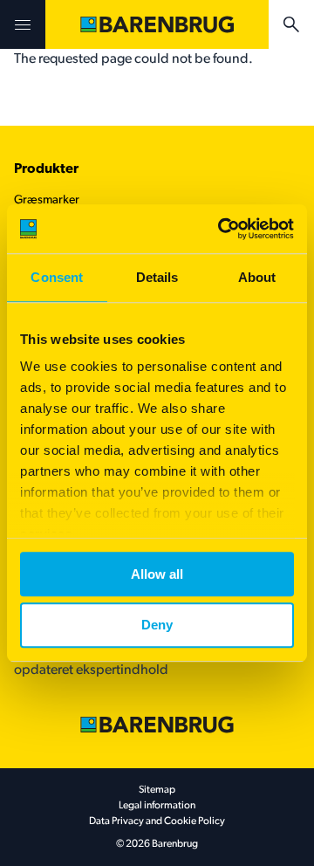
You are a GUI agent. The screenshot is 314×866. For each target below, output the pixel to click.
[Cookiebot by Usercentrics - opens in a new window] (221, 228)
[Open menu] (22, 24)
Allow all (157, 574)
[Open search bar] (291, 24)
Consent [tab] (57, 277)
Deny (157, 625)
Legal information (157, 806)
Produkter (46, 169)
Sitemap (157, 790)
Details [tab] (157, 277)
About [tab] (257, 277)
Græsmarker (46, 200)
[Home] (157, 24)
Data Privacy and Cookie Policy (157, 821)
